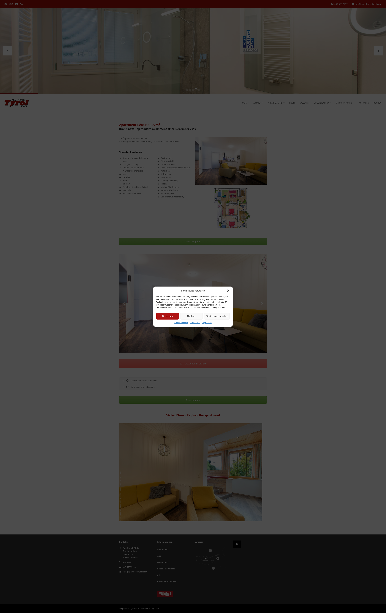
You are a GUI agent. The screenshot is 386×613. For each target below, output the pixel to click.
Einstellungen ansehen (217, 316)
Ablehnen (191, 316)
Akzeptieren (167, 316)
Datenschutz (195, 322)
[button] (228, 290)
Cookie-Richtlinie (181, 322)
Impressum (207, 322)
